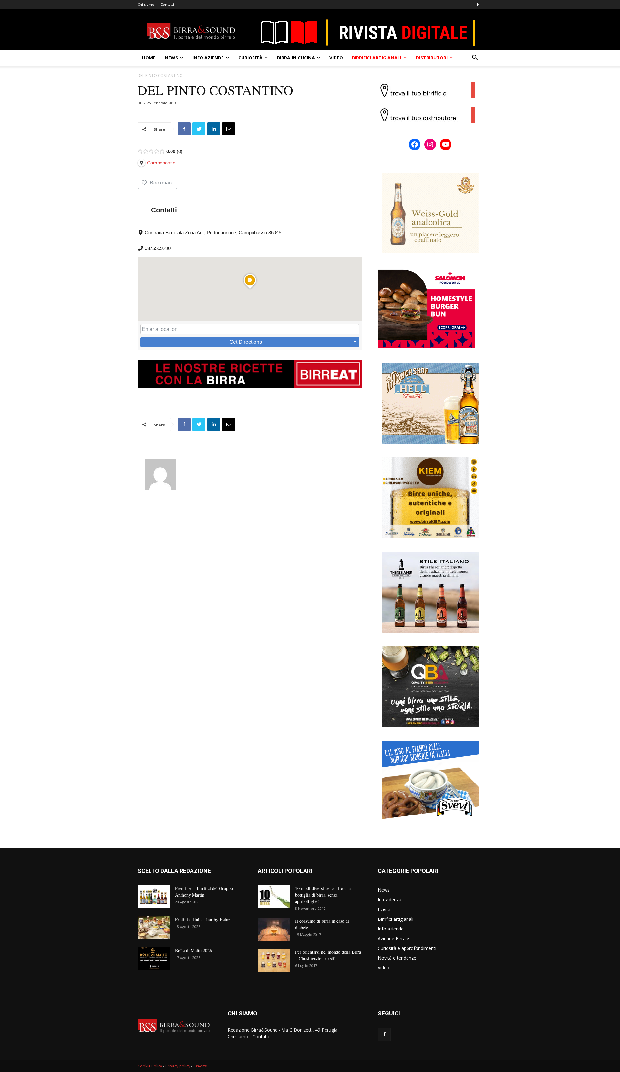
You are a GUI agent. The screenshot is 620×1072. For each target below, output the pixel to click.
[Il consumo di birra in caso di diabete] (274, 929)
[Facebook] (477, 4)
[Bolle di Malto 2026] (154, 958)
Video (336, 58)
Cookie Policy (150, 1066)
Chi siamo (146, 4)
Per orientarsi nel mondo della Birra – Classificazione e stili (328, 955)
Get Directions (245, 342)
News (171, 58)
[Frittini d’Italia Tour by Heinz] (154, 927)
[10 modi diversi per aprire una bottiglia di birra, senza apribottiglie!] (274, 896)
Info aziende (208, 58)
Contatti (167, 4)
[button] (474, 58)
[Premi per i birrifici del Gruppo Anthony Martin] (154, 896)
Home (149, 58)
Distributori (432, 58)
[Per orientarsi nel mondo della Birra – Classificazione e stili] (274, 960)
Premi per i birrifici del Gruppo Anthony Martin (204, 891)
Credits (200, 1066)
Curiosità (250, 58)
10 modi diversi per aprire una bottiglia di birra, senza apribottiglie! (323, 894)
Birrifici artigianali (376, 58)
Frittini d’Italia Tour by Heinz (202, 919)
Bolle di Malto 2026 (193, 950)
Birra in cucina (296, 58)
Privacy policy (177, 1066)
